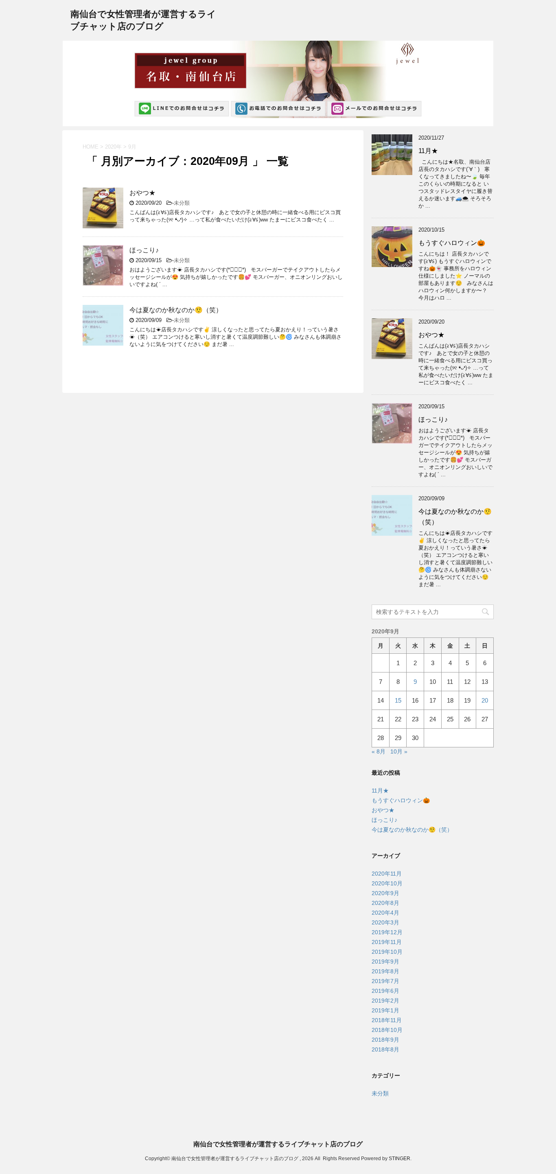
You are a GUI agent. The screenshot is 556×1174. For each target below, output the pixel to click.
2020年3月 (385, 922)
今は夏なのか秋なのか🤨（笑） (175, 310)
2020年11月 (387, 873)
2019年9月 (385, 961)
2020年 (113, 147)
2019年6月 (385, 991)
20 (485, 700)
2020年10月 (387, 883)
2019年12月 (387, 932)
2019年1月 (385, 1010)
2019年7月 (385, 981)
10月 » (398, 751)
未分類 (182, 203)
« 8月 (378, 751)
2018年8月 (385, 1049)
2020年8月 (385, 903)
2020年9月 (385, 893)
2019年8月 (385, 971)
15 (398, 700)
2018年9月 (385, 1039)
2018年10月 (387, 1030)
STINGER (399, 1158)
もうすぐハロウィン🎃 (451, 242)
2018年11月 (387, 1020)
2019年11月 (387, 942)
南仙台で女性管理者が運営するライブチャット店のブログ (278, 1144)
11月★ (428, 150)
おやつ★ (142, 192)
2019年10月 (387, 951)
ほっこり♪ (144, 250)
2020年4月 (385, 912)
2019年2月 (385, 1000)
